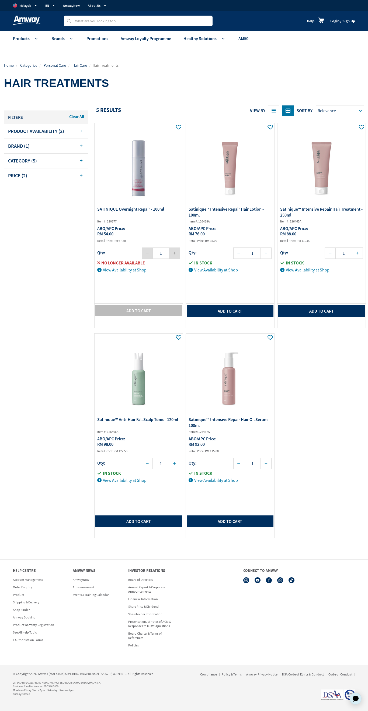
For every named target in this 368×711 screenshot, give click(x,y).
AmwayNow (71, 5)
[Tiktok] (291, 580)
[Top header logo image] (27, 20)
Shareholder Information (145, 614)
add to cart (230, 311)
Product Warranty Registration (33, 625)
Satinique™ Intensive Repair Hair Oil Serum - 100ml (229, 422)
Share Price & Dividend (143, 606)
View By (257, 110)
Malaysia (25, 5)
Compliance (208, 674)
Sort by (305, 110)
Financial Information (143, 599)
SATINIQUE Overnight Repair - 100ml (130, 209)
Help (310, 21)
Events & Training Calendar (91, 595)
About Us (94, 5)
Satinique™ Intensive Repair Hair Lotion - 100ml (226, 212)
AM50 (243, 38)
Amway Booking (24, 617)
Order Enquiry (22, 587)
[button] (46, 131)
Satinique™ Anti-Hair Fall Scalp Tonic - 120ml (137, 419)
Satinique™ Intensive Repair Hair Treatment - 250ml (321, 212)
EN (47, 5)
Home (9, 65)
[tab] (46, 131)
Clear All (76, 116)
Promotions (97, 38)
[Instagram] (246, 580)
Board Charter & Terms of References (145, 635)
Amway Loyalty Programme (146, 38)
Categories (28, 65)
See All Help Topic (25, 632)
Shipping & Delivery (26, 602)
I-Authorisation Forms (28, 640)
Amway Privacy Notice (261, 674)
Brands (58, 38)
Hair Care (79, 65)
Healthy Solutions (200, 38)
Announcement (83, 587)
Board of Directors (140, 580)
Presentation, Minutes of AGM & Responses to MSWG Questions (149, 624)
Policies (133, 645)
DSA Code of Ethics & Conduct (303, 674)
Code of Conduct (340, 674)
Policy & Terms (232, 674)
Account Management (28, 580)
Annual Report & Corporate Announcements (146, 589)
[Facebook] (269, 580)
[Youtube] (258, 580)
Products (21, 38)
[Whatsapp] (280, 580)
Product (18, 595)
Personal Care (55, 65)
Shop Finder (21, 610)
